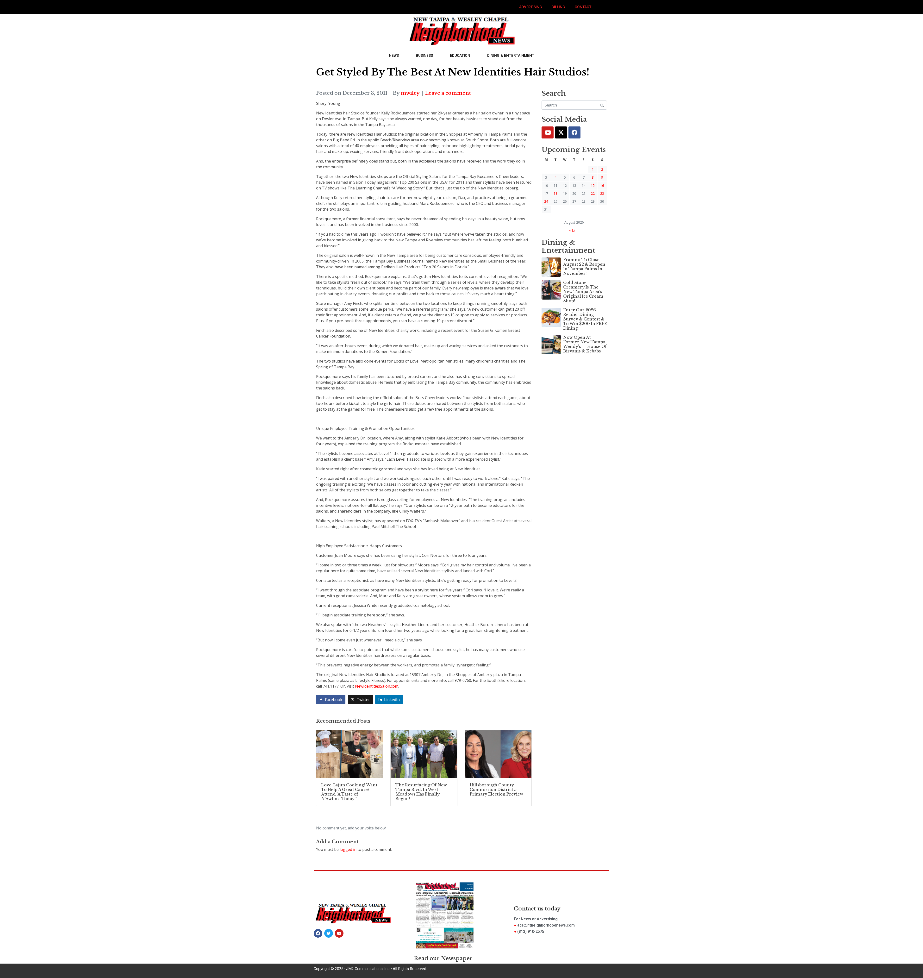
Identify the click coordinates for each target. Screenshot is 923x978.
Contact (583, 7)
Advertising (530, 7)
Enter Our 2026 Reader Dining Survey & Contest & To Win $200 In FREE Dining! (585, 319)
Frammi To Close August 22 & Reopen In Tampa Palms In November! (584, 266)
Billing (558, 7)
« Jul (572, 230)
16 (602, 185)
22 (593, 193)
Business (424, 55)
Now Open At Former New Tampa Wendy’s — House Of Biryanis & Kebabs (585, 344)
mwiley (410, 93)
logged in (348, 849)
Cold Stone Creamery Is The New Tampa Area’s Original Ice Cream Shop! (583, 291)
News (394, 55)
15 (593, 185)
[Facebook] (574, 132)
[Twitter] (561, 132)
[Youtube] (548, 132)
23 (602, 193)
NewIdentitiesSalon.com (376, 686)
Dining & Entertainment (510, 55)
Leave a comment (448, 93)
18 (555, 193)
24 (546, 201)
